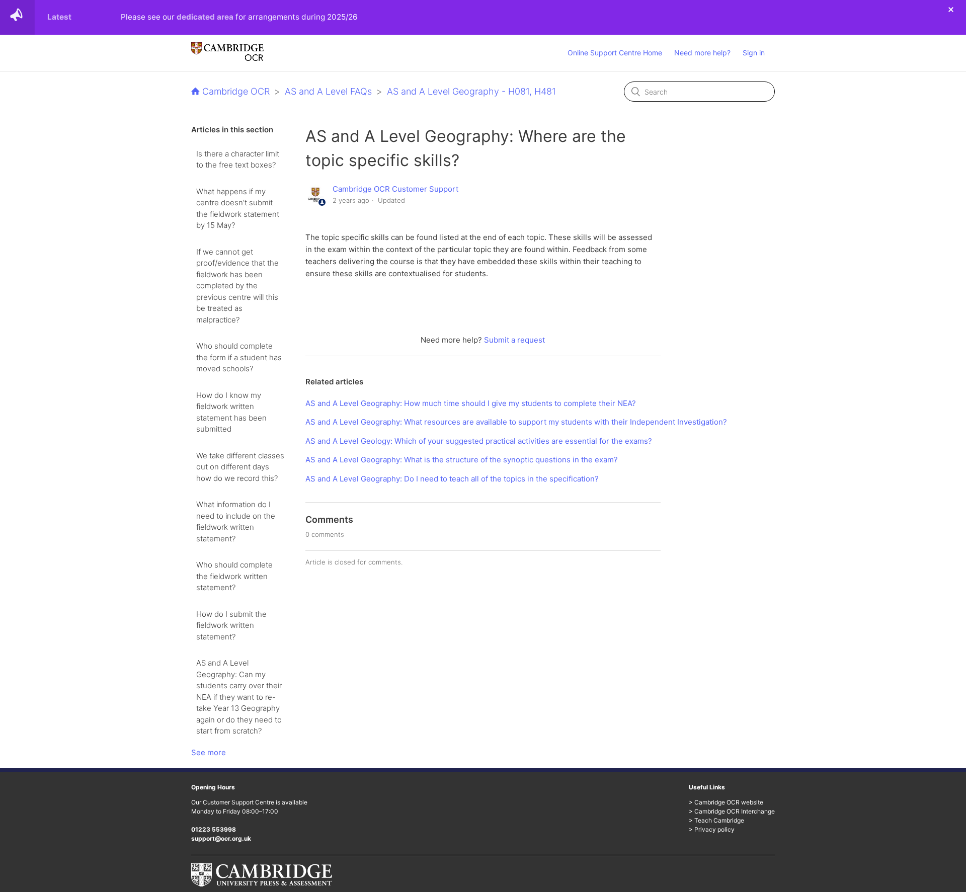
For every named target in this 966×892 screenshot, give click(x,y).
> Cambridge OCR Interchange (732, 811)
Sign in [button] (754, 52)
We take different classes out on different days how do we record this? (240, 467)
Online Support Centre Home (615, 52)
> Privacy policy (712, 829)
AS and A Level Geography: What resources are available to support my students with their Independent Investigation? (516, 422)
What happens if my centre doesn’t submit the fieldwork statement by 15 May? (237, 208)
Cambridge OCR (236, 91)
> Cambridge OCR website (726, 802)
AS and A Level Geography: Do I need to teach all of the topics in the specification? (452, 478)
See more (208, 752)
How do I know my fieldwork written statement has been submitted (231, 412)
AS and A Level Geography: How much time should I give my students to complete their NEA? (470, 403)
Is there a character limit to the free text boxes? (237, 159)
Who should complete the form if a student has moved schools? (239, 357)
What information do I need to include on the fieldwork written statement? (235, 521)
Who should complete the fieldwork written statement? (234, 576)
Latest (59, 17)
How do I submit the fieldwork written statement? (231, 625)
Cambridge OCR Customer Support (395, 189)
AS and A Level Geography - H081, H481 (471, 91)
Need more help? (702, 52)
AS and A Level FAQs (328, 91)
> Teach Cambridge (716, 820)
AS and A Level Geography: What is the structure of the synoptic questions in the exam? (461, 459)
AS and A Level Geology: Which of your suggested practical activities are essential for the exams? (478, 441)
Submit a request (514, 340)
